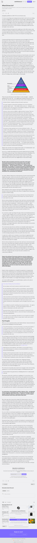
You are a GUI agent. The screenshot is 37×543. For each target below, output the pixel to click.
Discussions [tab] (9, 502)
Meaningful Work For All (7, 504)
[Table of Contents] (1, 271)
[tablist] (6, 491)
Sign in (34, 1)
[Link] (1, 166)
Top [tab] (3, 502)
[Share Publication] (26, 2)
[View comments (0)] (6, 13)
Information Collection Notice (18, 522)
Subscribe (29, 1)
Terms (20, 538)
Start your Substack (16, 540)
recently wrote (24, 345)
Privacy (18, 538)
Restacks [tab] (8, 490)
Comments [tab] (4, 490)
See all (4, 526)
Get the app (22, 540)
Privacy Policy (25, 522)
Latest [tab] (5, 502)
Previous (5, 484)
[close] (27, 507)
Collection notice (23, 538)
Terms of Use (23, 521)
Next (32, 484)
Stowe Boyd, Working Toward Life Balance (11, 283)
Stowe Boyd (4, 10)
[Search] (24, 2)
